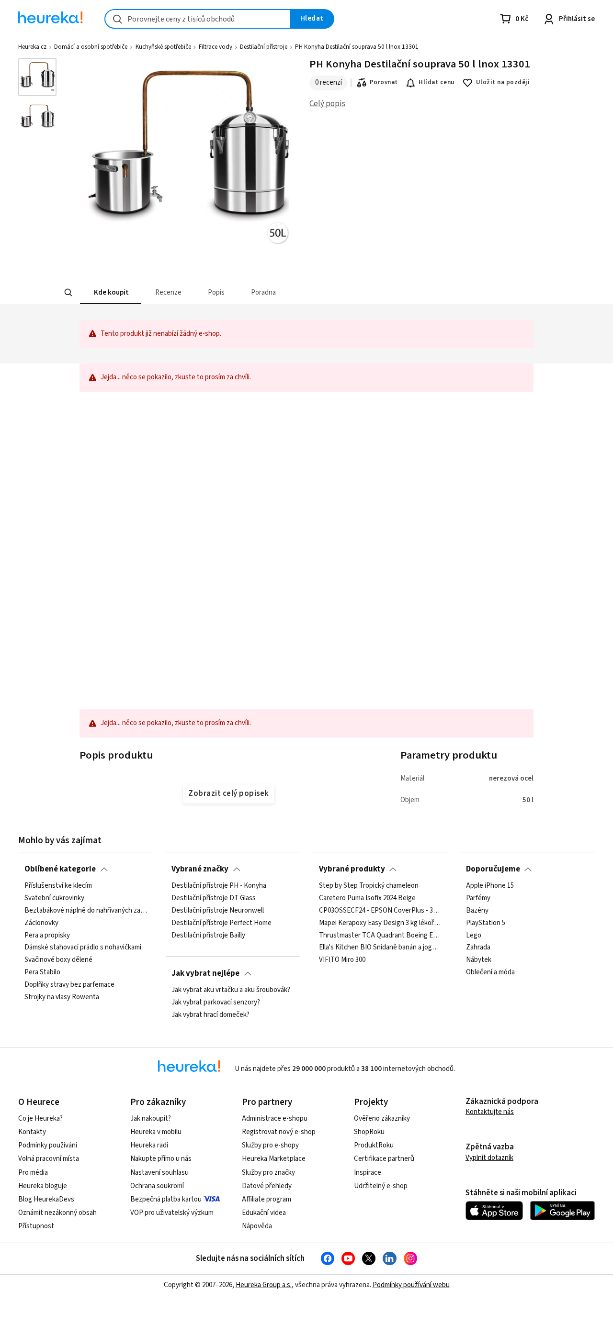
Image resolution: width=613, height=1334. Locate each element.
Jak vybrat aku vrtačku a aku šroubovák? (230, 990)
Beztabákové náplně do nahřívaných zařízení (85, 910)
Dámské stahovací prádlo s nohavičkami (82, 948)
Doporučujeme (493, 869)
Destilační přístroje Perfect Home (221, 923)
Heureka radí (149, 1145)
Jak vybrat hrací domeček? (210, 1015)
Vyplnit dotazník (489, 1158)
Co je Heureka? (40, 1119)
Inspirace (367, 1173)
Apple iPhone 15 (490, 886)
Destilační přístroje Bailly (208, 935)
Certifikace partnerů (384, 1159)
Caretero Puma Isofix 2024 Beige (367, 898)
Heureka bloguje (42, 1186)
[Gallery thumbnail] (37, 77)
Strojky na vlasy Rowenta (61, 997)
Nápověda (257, 1226)
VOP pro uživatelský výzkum (172, 1213)
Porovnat (384, 82)
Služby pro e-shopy (270, 1145)
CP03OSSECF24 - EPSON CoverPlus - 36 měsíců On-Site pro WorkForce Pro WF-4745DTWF (380, 910)
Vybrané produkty (352, 869)
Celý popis (327, 104)
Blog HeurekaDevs (46, 1199)
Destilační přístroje (263, 47)
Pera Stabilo (42, 972)
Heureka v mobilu (156, 1132)
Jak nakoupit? (150, 1119)
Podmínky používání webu (411, 1285)
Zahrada (478, 948)
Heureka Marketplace (274, 1159)
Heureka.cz (32, 47)
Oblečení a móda (490, 972)
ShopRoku (369, 1132)
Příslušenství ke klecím (58, 886)
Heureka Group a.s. (264, 1285)
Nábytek (478, 960)
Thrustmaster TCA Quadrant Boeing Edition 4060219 (380, 935)
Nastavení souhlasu (159, 1173)
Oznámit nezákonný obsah (57, 1213)
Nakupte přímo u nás (161, 1159)
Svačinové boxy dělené (58, 960)
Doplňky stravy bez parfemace (69, 985)
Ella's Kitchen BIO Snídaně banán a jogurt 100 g (380, 948)
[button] (110, 292)
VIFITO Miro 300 (342, 960)
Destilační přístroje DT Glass (213, 898)
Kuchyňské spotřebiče (163, 47)
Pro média (33, 1173)
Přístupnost (36, 1226)
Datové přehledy (267, 1186)
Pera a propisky (47, 935)
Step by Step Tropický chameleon (369, 886)
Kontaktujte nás (489, 1112)
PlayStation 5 (485, 923)
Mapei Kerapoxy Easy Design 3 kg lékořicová (380, 923)
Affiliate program (266, 1199)
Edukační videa (264, 1213)
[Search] (68, 293)
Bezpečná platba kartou (166, 1199)
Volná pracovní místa (48, 1159)
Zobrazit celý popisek (228, 793)
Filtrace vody (215, 47)
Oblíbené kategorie (60, 869)
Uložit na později (503, 82)
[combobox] (197, 19)
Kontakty (32, 1132)
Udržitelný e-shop (381, 1186)
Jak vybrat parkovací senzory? (215, 1002)
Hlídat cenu (436, 82)
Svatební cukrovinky (54, 898)
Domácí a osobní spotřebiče (90, 47)
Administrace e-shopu (274, 1119)
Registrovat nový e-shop (279, 1132)
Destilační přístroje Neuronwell (217, 910)
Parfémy (478, 898)
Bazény (477, 910)
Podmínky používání (47, 1145)
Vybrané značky (199, 869)
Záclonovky (41, 923)
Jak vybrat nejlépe (205, 973)
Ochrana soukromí (157, 1186)
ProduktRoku (374, 1145)
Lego (473, 935)
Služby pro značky (268, 1173)
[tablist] (236, 292)
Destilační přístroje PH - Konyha (218, 886)
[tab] (110, 292)
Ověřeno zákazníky (382, 1119)
